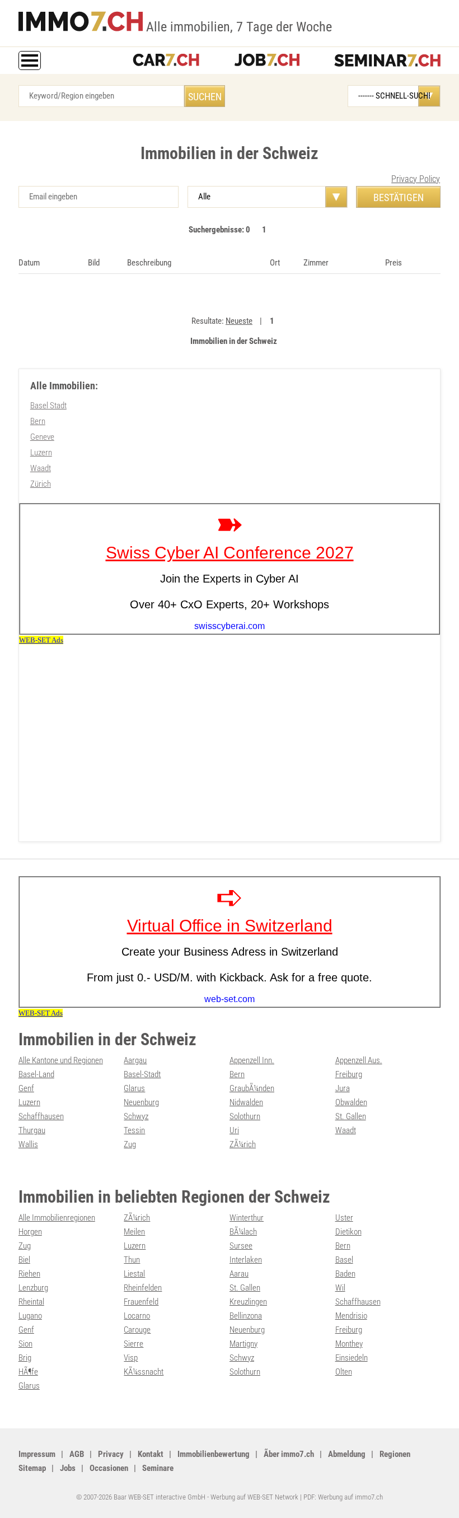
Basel (344, 1260)
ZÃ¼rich (243, 1144)
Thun (132, 1260)
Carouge (137, 1330)
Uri (234, 1130)
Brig (24, 1358)
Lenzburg (33, 1288)
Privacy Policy (415, 179)
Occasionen (109, 1468)
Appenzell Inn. (252, 1060)
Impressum (36, 1454)
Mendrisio (351, 1316)
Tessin (134, 1130)
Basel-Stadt (142, 1074)
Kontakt (150, 1454)
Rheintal (31, 1302)
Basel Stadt (48, 406)
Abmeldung (347, 1454)
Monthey (349, 1344)
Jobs (68, 1468)
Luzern (41, 453)
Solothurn (245, 1116)
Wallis (28, 1144)
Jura (342, 1088)
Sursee (241, 1246)
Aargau (135, 1060)
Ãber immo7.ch (289, 1454)
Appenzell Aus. (358, 1060)
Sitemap (32, 1468)
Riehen (29, 1274)
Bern (37, 421)
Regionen (395, 1454)
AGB (76, 1454)
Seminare (158, 1468)
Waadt (40, 468)
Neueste (239, 321)
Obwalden (351, 1102)
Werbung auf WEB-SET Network (254, 1497)
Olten (343, 1372)
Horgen (30, 1232)
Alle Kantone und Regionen (60, 1060)
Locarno (137, 1316)
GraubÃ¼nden (252, 1088)
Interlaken (246, 1260)
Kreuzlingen (248, 1302)
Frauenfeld (141, 1302)
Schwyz (136, 1116)
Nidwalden (246, 1102)
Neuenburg (141, 1102)
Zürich (40, 484)
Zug (130, 1144)
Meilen (134, 1232)
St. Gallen (350, 1116)
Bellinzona (246, 1316)
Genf (26, 1088)
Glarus (134, 1088)
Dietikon (348, 1232)
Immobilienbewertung (213, 1454)
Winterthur (247, 1218)
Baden (345, 1274)
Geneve (42, 437)
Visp (131, 1358)
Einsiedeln (351, 1358)
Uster (344, 1218)
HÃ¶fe (28, 1372)
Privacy (111, 1454)
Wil (340, 1288)
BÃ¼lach (243, 1232)
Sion (25, 1344)
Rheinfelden (143, 1288)
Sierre (133, 1344)
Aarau (239, 1274)
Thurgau (31, 1130)
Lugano (30, 1316)
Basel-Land (36, 1074)
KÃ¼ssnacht (143, 1372)
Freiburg (348, 1074)
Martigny (243, 1344)
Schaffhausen (41, 1116)
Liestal (134, 1274)
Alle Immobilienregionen (56, 1218)
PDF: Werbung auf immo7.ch (343, 1497)
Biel (24, 1260)
